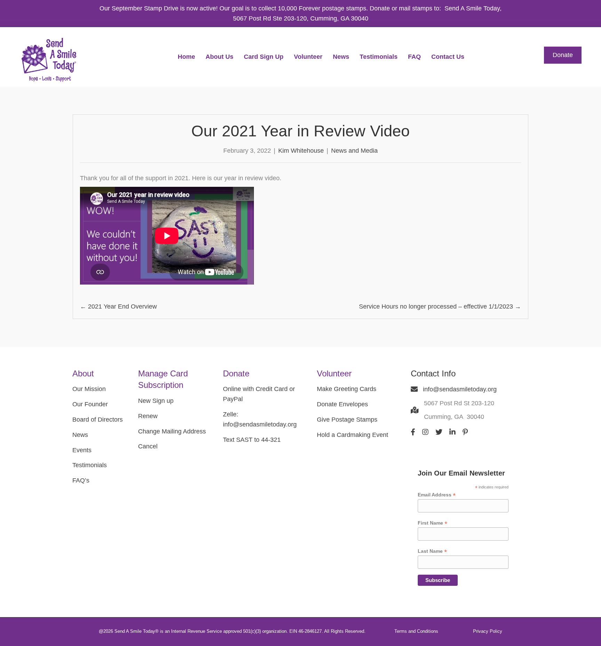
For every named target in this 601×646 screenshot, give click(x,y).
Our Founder (90, 404)
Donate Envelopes (342, 404)
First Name (432, 523)
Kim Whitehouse (301, 150)
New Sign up (156, 400)
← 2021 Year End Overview (118, 306)
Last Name (432, 551)
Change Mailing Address (172, 431)
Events (81, 450)
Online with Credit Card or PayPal (259, 393)
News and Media (354, 150)
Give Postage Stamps (347, 419)
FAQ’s (80, 480)
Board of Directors (97, 419)
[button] (563, 55)
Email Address (437, 495)
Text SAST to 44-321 (252, 439)
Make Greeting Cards (346, 388)
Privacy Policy (487, 631)
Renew (148, 416)
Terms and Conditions (416, 631)
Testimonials (89, 465)
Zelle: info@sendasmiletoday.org (260, 419)
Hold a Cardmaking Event (352, 434)
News (80, 434)
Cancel (148, 446)
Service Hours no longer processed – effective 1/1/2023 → (440, 306)
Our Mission (89, 388)
